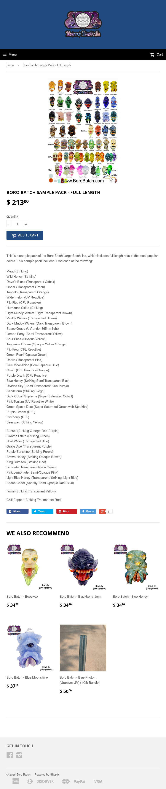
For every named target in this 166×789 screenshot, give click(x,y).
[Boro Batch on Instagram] (19, 756)
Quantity (12, 216)
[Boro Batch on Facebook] (9, 756)
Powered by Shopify (47, 774)
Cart (159, 54)
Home (10, 65)
